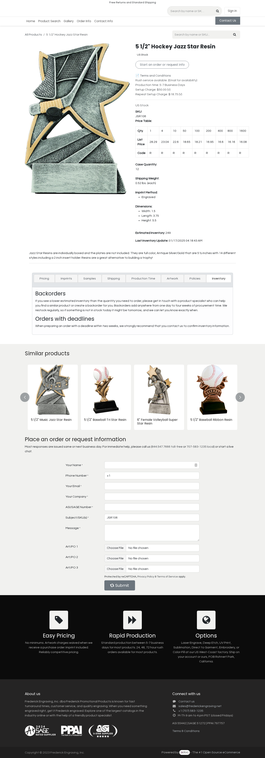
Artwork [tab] (172, 278)
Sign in (232, 11)
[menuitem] (31, 21)
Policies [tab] (195, 278)
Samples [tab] (89, 278)
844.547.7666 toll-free (167, 446)
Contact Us (227, 20)
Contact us (186, 701)
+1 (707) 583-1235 (190, 710)
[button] (27, 397)
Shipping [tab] (113, 278)
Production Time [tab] (143, 278)
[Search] (217, 11)
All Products (33, 34)
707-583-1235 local (200, 446)
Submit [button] (122, 585)
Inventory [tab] (218, 278)
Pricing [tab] (44, 278)
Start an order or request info (162, 64)
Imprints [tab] (66, 278)
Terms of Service (167, 576)
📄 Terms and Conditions (153, 75)
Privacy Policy (145, 576)
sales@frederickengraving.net (200, 706)
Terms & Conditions (186, 731)
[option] (132, 397)
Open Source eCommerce (221, 752)
